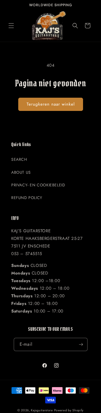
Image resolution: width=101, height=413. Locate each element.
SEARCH (19, 159)
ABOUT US (21, 172)
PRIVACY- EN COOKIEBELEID (38, 185)
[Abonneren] (81, 344)
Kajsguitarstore (42, 410)
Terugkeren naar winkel (51, 104)
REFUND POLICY (26, 197)
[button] (11, 25)
